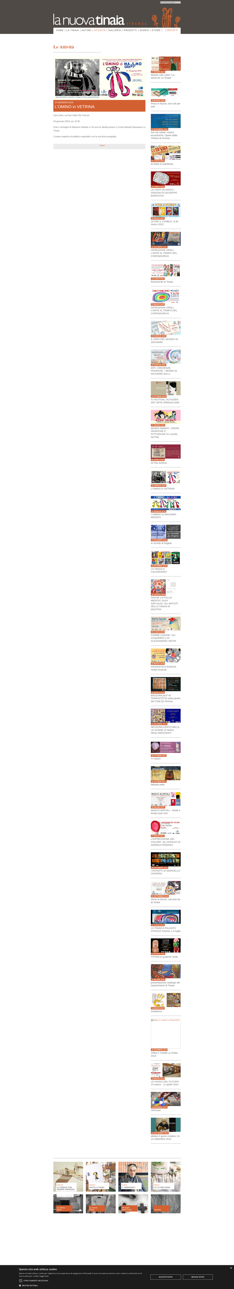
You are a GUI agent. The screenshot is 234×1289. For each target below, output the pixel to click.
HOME (60, 30)
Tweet (102, 145)
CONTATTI (171, 30)
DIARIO (144, 30)
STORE (156, 30)
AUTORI (87, 30)
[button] (82, 1285)
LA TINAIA (72, 30)
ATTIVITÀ (100, 30)
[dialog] (117, 1277)
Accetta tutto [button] (166, 1277)
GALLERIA (114, 30)
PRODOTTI (130, 30)
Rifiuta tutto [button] (197, 1277)
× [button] (231, 1268)
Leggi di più (44, 1276)
